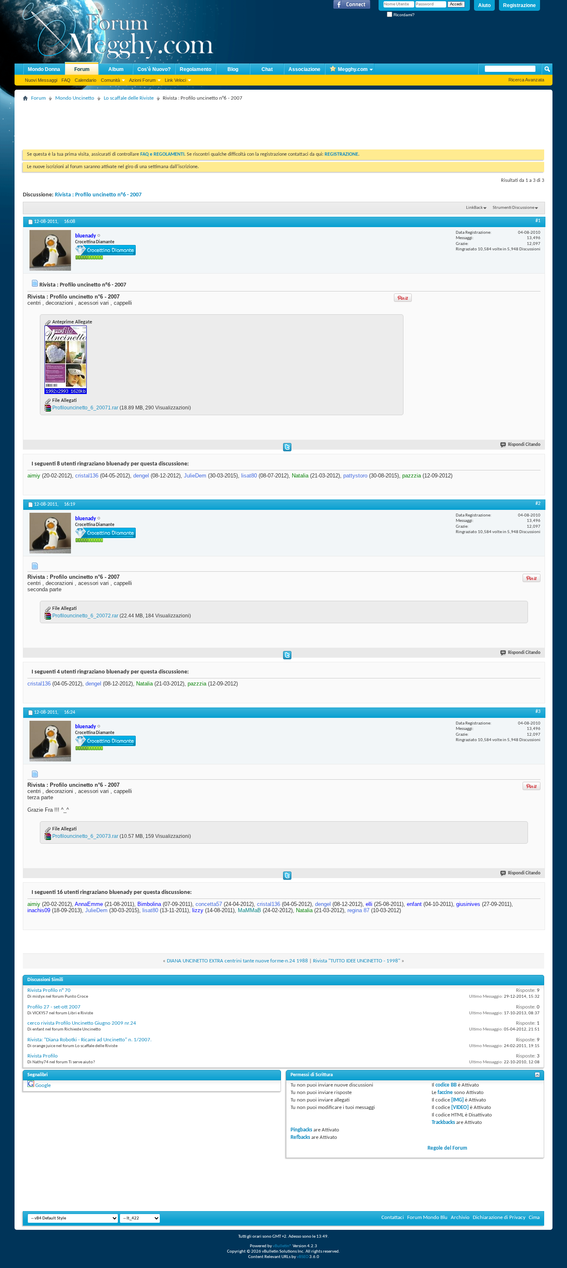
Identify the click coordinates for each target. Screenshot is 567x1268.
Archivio (460, 1217)
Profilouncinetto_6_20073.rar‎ (85, 836)
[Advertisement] (174, 122)
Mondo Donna (44, 69)
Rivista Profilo (42, 1056)
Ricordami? (403, 14)
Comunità (110, 80)
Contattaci (392, 1217)
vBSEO (302, 1257)
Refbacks (300, 1137)
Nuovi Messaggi (41, 80)
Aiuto (484, 5)
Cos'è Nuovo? (154, 69)
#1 (537, 220)
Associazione (304, 69)
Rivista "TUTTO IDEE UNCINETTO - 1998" (356, 961)
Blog (232, 69)
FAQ (66, 80)
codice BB (446, 1085)
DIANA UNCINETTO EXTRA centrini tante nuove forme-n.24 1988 (237, 961)
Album (116, 69)
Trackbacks (443, 1122)
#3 (537, 711)
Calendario (85, 80)
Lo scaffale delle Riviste (129, 98)
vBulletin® (282, 1246)
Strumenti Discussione (513, 208)
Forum (82, 69)
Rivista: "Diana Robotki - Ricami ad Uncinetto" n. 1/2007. (89, 1040)
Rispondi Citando (524, 445)
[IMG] (457, 1100)
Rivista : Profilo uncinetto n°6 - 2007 (98, 195)
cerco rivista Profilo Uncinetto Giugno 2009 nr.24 (81, 1023)
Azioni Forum (142, 80)
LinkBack (474, 208)
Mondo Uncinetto (74, 98)
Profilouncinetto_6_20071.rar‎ (85, 408)
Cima (534, 1217)
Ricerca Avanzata (526, 79)
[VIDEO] (460, 1107)
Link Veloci (175, 80)
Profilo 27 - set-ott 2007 (54, 1007)
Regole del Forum (447, 1148)
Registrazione (519, 5)
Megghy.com (353, 69)
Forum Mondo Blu (427, 1217)
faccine (445, 1092)
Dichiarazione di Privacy (499, 1217)
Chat (267, 69)
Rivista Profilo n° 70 (49, 990)
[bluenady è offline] (50, 250)
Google (43, 1085)
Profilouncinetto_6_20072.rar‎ (85, 616)
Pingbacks (301, 1130)
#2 (537, 503)
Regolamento (195, 69)
